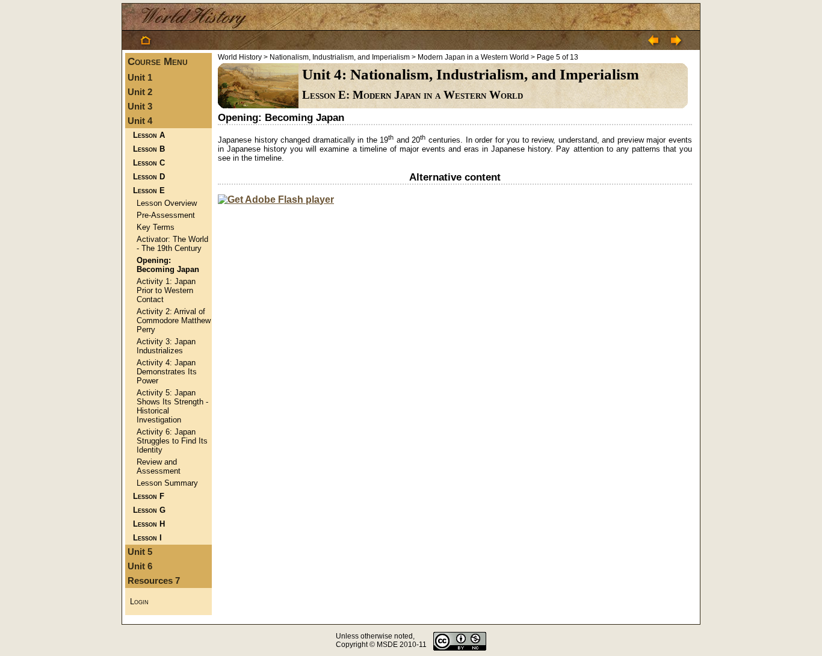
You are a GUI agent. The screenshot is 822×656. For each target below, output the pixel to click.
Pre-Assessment (166, 215)
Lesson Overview (167, 203)
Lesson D (149, 176)
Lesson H (149, 523)
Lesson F (148, 496)
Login (139, 601)
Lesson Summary (167, 482)
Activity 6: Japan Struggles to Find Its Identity (172, 440)
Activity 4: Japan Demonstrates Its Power (167, 371)
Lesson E (149, 190)
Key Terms (156, 227)
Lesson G (149, 510)
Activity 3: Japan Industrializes (166, 346)
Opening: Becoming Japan (168, 265)
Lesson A (149, 135)
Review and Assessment (159, 466)
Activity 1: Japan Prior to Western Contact (166, 290)
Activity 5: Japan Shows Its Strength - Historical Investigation (172, 406)
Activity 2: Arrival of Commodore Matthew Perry (174, 320)
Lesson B (149, 148)
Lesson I (147, 537)
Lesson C (149, 162)
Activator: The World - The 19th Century (172, 244)
